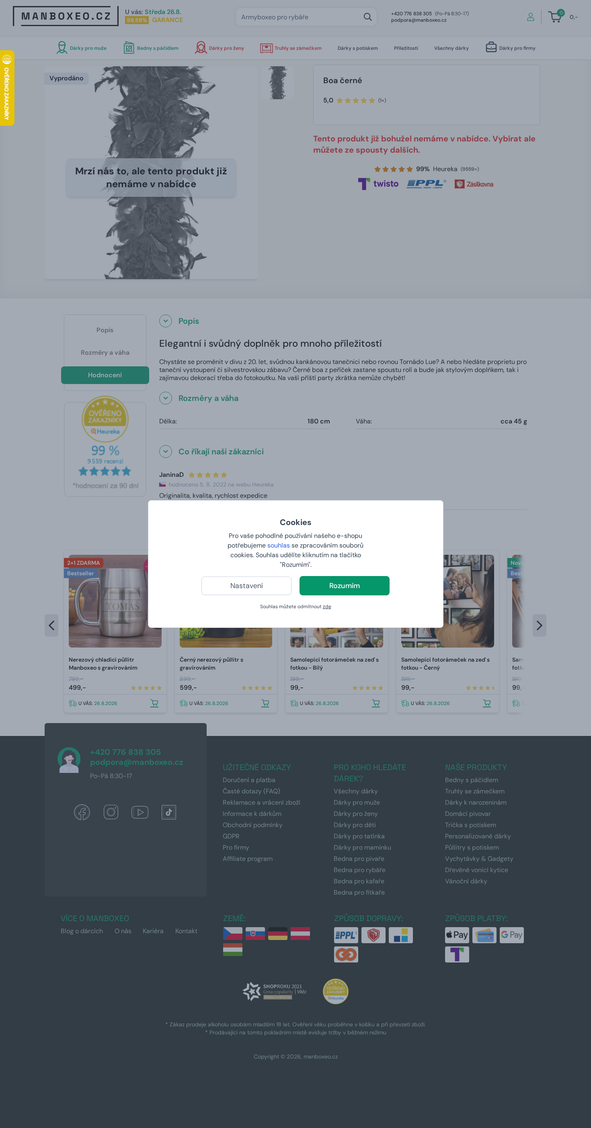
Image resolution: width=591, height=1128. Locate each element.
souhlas (278, 545)
